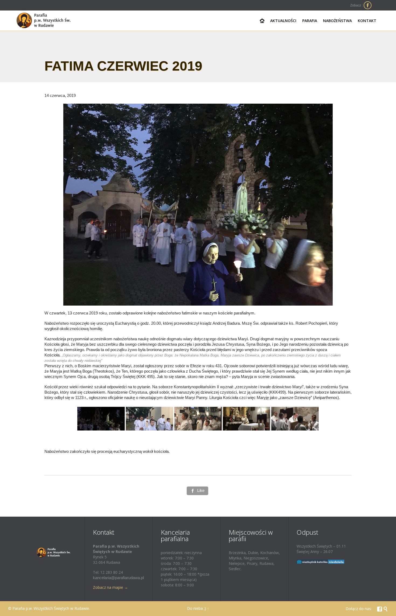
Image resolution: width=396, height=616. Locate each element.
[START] (262, 21)
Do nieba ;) (196, 608)
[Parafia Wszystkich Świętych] (43, 20)
